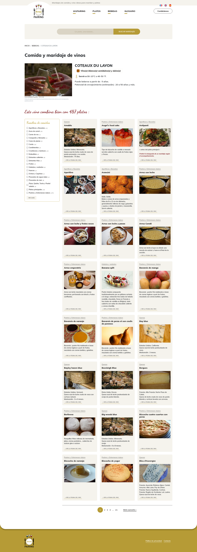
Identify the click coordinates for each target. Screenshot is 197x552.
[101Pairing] (39, 11)
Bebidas (112, 11)
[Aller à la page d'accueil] (29, 541)
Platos (97, 11)
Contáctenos (163, 11)
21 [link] (116, 510)
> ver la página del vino (73, 160)
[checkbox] (42, 128)
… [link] (113, 510)
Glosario (129, 11)
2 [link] (104, 510)
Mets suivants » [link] (129, 510)
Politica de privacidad (154, 541)
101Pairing (79, 11)
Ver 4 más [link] (31, 198)
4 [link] (110, 510)
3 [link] (107, 510)
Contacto (167, 541)
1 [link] (100, 510)
